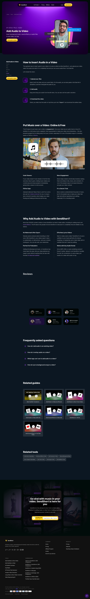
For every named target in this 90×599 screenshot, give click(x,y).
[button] (37, 5)
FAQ (7, 71)
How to (7, 64)
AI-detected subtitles (33, 255)
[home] (23, 5)
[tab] (36, 312)
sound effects (27, 224)
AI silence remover (34, 194)
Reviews (8, 69)
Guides (7, 73)
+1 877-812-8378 (30, 588)
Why (7, 67)
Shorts (36, 135)
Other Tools (8, 75)
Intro (7, 65)
